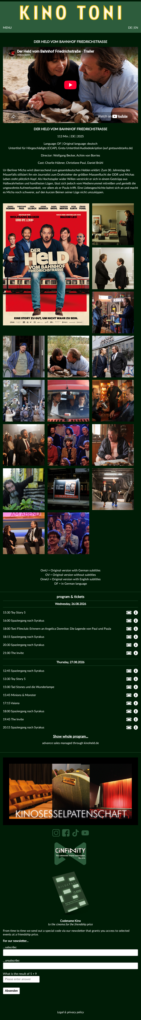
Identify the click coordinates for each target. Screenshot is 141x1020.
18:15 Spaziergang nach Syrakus (23, 636)
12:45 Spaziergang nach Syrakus (23, 670)
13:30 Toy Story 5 (14, 678)
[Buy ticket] (127, 613)
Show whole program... (70, 736)
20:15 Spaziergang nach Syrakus (23, 727)
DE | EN (133, 27)
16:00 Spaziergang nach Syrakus (23, 620)
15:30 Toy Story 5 (14, 612)
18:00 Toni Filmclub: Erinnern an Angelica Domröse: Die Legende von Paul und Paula (57, 628)
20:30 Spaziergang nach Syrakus (23, 644)
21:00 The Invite (13, 653)
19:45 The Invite (13, 719)
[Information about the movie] (136, 613)
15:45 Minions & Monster (19, 695)
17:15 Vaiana (11, 703)
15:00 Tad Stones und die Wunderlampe (28, 687)
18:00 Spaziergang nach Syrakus (23, 711)
